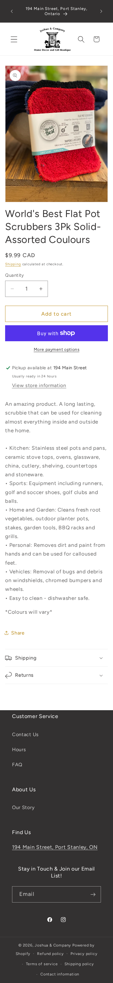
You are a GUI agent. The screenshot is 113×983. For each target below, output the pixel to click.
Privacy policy (84, 953)
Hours (19, 749)
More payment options (57, 349)
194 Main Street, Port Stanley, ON (55, 847)
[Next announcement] (101, 11)
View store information (39, 385)
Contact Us (25, 734)
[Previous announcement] (11, 11)
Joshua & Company (53, 945)
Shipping (13, 264)
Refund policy (50, 953)
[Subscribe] (93, 894)
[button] (14, 39)
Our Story (23, 807)
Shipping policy (79, 964)
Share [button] (17, 633)
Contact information (59, 974)
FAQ (17, 764)
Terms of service (42, 964)
